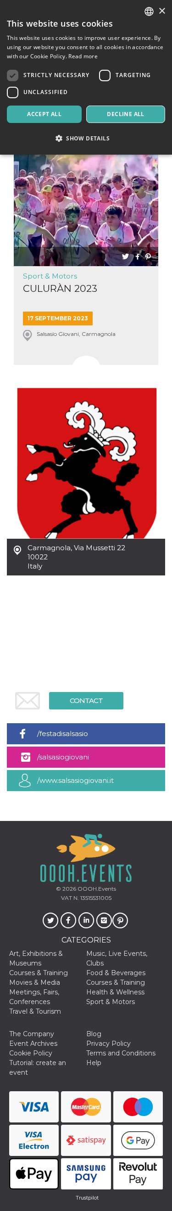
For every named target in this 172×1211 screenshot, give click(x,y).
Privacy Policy (108, 1043)
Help (93, 1063)
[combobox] (149, 11)
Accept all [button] (44, 114)
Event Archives (33, 1043)
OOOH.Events (96, 888)
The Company (31, 1034)
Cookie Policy (30, 1053)
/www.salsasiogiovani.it (75, 780)
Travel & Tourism (35, 1011)
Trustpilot (87, 1197)
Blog (93, 1034)
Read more (83, 56)
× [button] (161, 11)
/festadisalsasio (62, 733)
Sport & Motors (50, 276)
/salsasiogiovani (63, 757)
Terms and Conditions (120, 1053)
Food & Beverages (115, 973)
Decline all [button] (125, 114)
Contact (86, 700)
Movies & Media (34, 982)
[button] (86, 138)
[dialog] (86, 77)
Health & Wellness (115, 992)
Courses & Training (38, 973)
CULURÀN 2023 (60, 288)
